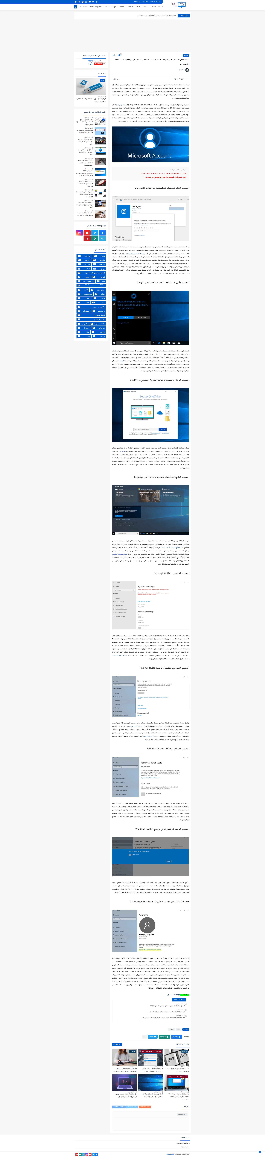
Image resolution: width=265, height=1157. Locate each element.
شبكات (84, 269)
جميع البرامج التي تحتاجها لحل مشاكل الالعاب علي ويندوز (85, 142)
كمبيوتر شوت (170, 1154)
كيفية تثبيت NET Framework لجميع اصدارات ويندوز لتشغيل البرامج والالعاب (84, 173)
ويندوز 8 (83, 328)
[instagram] (86, 1)
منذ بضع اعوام (179, 1003)
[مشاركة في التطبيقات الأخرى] (144, 1037)
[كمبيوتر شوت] (178, 5)
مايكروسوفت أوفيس (119, 554)
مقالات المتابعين (91, 319)
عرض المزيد (117, 1044)
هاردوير (121, 7)
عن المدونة (137, 1)
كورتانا (122, 361)
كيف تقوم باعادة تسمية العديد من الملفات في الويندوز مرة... (167, 1012)
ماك (84, 332)
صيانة (100, 294)
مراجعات (99, 328)
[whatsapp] (82, 1)
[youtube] (90, 1)
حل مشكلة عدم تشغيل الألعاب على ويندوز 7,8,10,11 (159, 15)
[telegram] (79, 1)
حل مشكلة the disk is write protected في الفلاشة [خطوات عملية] (85, 163)
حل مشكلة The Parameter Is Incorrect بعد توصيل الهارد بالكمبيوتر (179, 1096)
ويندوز (154, 7)
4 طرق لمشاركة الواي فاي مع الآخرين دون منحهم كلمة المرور (84, 205)
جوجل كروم (98, 290)
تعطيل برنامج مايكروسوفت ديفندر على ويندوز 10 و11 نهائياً (84, 152)
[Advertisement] (132, 35)
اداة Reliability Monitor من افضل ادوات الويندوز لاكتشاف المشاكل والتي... (162, 1018)
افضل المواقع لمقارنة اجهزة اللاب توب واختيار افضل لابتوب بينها (84, 194)
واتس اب (82, 324)
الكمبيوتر (122, 105)
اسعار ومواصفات (91, 315)
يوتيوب (99, 336)
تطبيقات (131, 7)
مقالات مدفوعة (98, 324)
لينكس (99, 332)
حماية (110, 7)
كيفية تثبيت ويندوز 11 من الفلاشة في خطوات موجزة (91, 100)
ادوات (99, 298)
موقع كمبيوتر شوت (173, 548)
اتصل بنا (145, 1)
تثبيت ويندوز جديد (119, 656)
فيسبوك (84, 298)
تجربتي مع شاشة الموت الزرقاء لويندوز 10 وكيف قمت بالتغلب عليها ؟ (163, 173)
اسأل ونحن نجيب (155, 1)
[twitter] (93, 1)
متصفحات (83, 311)
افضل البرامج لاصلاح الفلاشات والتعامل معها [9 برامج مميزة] (84, 122)
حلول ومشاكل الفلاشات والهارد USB (91, 285)
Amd (83, 302)
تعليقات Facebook (119, 1107)
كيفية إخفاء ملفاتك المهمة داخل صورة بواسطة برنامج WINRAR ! (165, 177)
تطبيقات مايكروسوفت (134, 254)
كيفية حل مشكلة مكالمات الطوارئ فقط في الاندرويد (85, 214)
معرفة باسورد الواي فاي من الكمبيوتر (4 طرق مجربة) (85, 131)
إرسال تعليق (182, 1114)
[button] (176, 1037)
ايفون (101, 281)
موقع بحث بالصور (173, 995)
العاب (83, 290)
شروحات (145, 7)
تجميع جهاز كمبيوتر (95, 7)
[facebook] (97, 1)
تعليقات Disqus (132, 1107)
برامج (115, 7)
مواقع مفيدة (85, 294)
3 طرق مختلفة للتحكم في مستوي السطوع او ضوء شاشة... (167, 1006)
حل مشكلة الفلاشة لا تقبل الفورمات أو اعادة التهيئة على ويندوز (85, 184)
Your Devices (147, 736)
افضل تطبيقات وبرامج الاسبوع (91, 273)
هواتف (99, 302)
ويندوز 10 (122, 451)
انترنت (105, 7)
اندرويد (138, 7)
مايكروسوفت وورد (91, 307)
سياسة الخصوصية (183, 1143)
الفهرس (160, 7)
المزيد (85, 7)
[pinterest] (75, 1)
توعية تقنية (99, 311)
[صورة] (100, 121)
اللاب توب (133, 726)
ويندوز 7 (84, 336)
